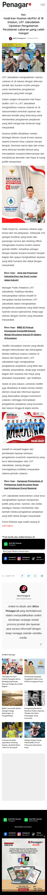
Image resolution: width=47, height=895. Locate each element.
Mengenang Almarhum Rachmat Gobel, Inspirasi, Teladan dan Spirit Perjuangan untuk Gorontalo (34, 713)
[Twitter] (28, 576)
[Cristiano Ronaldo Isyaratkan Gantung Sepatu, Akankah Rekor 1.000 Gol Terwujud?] (12, 730)
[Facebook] (22, 576)
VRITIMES (7, 526)
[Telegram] (41, 576)
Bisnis (23, 14)
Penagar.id (12, 610)
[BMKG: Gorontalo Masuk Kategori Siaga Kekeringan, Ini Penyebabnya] (12, 698)
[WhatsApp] (35, 576)
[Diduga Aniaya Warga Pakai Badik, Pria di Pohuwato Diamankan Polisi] (34, 730)
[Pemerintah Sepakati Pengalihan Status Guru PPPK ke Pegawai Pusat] (34, 666)
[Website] (40, 644)
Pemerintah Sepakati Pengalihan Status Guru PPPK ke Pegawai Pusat (33, 679)
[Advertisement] (23, 777)
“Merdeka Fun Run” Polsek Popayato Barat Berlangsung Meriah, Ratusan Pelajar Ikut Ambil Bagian (12, 681)
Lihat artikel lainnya (23, 599)
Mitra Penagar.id (19, 38)
